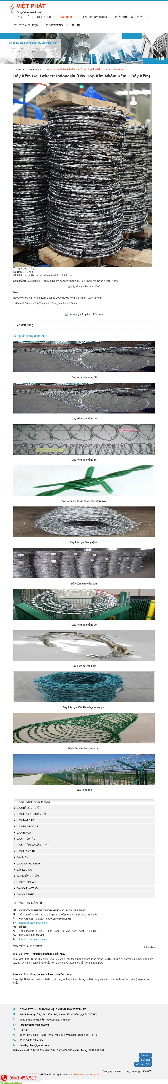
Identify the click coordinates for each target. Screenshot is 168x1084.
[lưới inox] (84, 48)
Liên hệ (75, 25)
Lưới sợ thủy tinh (28, 863)
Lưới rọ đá (23, 832)
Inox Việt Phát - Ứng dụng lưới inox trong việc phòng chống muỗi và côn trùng (58, 974)
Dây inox (22, 857)
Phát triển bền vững (129, 17)
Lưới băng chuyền (28, 807)
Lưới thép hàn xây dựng (32, 845)
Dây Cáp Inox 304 (27, 888)
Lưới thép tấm (25, 838)
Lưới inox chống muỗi (31, 814)
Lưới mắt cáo (25, 820)
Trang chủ (21, 17)
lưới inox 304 (143, 1064)
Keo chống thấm (27, 875)
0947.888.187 (27, 918)
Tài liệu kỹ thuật (95, 17)
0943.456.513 (65, 1050)
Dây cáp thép (25, 894)
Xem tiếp (150, 947)
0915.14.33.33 (27, 935)
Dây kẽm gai (35, 69)
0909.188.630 (54, 918)
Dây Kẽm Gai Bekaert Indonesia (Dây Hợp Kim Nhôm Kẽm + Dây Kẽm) (84, 69)
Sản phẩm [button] (66, 17)
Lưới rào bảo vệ (27, 826)
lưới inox (145, 1059)
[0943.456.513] (4, 1078)
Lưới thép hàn (26, 882)
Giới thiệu (44, 17)
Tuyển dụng (54, 25)
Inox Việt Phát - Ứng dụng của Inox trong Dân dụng (42, 954)
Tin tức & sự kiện (26, 25)
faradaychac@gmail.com (33, 922)
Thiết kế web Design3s (86, 1074)
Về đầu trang (24, 325)
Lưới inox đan (25, 851)
